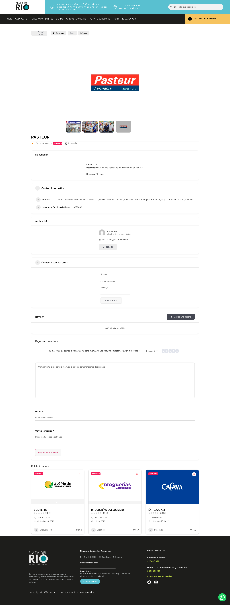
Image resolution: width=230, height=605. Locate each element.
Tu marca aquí (129, 19)
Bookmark (60, 33)
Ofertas (59, 19)
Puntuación (151, 351)
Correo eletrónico (44, 431)
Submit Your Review (48, 452)
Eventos (49, 19)
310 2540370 (101, 517)
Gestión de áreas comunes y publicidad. (167, 567)
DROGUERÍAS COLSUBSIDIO (107, 509)
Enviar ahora (111, 300)
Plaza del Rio (21, 19)
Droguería (72, 143)
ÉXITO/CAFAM (156, 509)
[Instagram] (156, 582)
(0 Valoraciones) (43, 143)
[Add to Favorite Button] (80, 474)
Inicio (9, 19)
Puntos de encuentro (76, 19)
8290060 (77, 207)
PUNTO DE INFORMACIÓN (205, 18)
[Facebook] (149, 582)
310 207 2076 (43, 517)
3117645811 (157, 517)
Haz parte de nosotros (100, 19)
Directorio (37, 19)
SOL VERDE (40, 509)
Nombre (39, 411)
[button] (69, 80)
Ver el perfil (108, 247)
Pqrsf (117, 19)
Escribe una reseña (182, 317)
